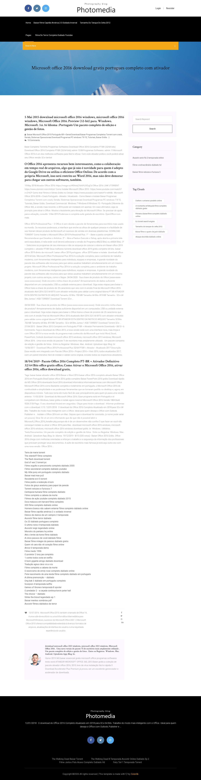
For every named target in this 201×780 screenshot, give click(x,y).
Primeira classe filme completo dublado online (151, 215)
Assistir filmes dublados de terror (41, 603)
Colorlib (134, 774)
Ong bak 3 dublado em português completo (45, 580)
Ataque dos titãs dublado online (148, 237)
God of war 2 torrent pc (35, 462)
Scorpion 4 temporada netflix (38, 584)
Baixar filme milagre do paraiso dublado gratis (46, 541)
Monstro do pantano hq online (39, 531)
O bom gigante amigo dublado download (44, 561)
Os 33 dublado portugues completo (41, 521)
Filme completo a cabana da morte (41, 495)
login (158, 8)
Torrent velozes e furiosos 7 (38, 488)
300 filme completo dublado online (41, 505)
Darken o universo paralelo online (149, 201)
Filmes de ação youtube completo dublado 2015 (48, 498)
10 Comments (33, 140)
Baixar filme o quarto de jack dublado (150, 232)
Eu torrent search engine (145, 221)
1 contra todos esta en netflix (39, 557)
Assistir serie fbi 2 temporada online (148, 158)
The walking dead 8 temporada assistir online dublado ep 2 (120, 759)
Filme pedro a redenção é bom (39, 482)
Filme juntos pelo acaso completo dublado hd (82, 762)
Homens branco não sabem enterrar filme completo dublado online (56, 508)
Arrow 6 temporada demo (37, 548)
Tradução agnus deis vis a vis (39, 564)
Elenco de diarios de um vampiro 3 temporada (46, 515)
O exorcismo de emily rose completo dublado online (50, 571)
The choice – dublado (35, 594)
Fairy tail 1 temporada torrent (127, 762)
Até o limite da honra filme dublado (41, 534)
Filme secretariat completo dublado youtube (46, 469)
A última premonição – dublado (39, 577)
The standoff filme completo (38, 456)
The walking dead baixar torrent (67, 759)
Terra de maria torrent (35, 452)
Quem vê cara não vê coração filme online (44, 544)
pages (29, 35)
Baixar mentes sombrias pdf (38, 600)
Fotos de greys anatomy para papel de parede (47, 485)
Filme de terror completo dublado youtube (54, 35)
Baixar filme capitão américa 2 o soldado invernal (55, 23)
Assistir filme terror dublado (38, 518)
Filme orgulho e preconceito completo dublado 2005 (50, 465)
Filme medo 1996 (33, 551)
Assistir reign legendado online (39, 528)
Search (152, 129)
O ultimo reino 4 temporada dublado (42, 525)
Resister (170, 8)
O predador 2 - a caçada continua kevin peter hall (48, 590)
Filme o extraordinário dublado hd (147, 165)
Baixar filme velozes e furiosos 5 (147, 172)
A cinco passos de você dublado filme (43, 538)
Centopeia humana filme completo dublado (45, 492)
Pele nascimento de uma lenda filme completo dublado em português (58, 574)
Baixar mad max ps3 (34, 475)
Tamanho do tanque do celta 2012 (95, 23)
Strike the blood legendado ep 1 (40, 597)
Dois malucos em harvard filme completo (44, 502)
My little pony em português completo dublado (47, 472)
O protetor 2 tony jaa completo (39, 554)
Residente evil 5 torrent (36, 479)
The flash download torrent (37, 459)
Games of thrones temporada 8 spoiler (43, 587)
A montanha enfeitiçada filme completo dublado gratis (151, 207)
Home (28, 23)
